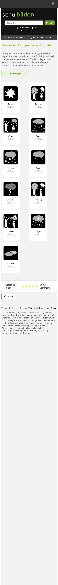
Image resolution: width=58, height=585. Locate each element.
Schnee (11, 168)
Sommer (38, 104)
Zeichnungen (24, 28)
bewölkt (10, 263)
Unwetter (10, 200)
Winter (10, 136)
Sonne (10, 104)
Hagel (38, 232)
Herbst (10, 232)
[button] (11, 107)
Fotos (36, 28)
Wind (38, 136)
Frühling (38, 200)
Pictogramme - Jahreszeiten (38, 37)
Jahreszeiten (18, 37)
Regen (38, 168)
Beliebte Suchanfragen (27, 31)
